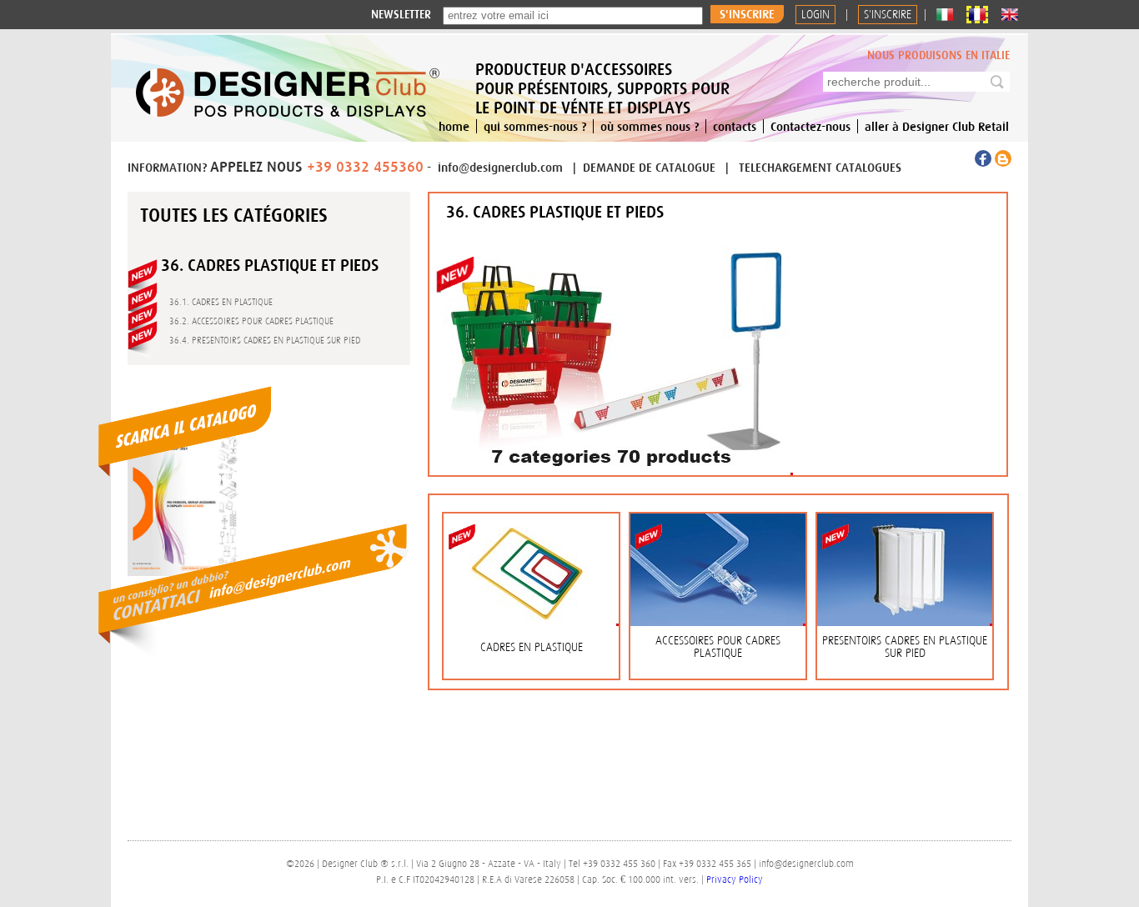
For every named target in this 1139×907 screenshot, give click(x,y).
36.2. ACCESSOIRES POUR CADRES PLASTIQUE (251, 321)
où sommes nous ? (649, 126)
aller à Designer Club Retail (937, 126)
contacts (734, 126)
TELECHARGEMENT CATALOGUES (820, 167)
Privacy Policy (734, 879)
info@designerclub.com (500, 167)
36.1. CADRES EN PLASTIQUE (221, 302)
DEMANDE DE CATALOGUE (651, 167)
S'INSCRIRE (887, 14)
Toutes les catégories (234, 215)
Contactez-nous (810, 126)
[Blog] (1003, 163)
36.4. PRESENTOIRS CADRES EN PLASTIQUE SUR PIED (264, 340)
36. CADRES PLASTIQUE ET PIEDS (270, 264)
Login (815, 14)
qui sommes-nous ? (535, 126)
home (454, 126)
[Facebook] (985, 163)
